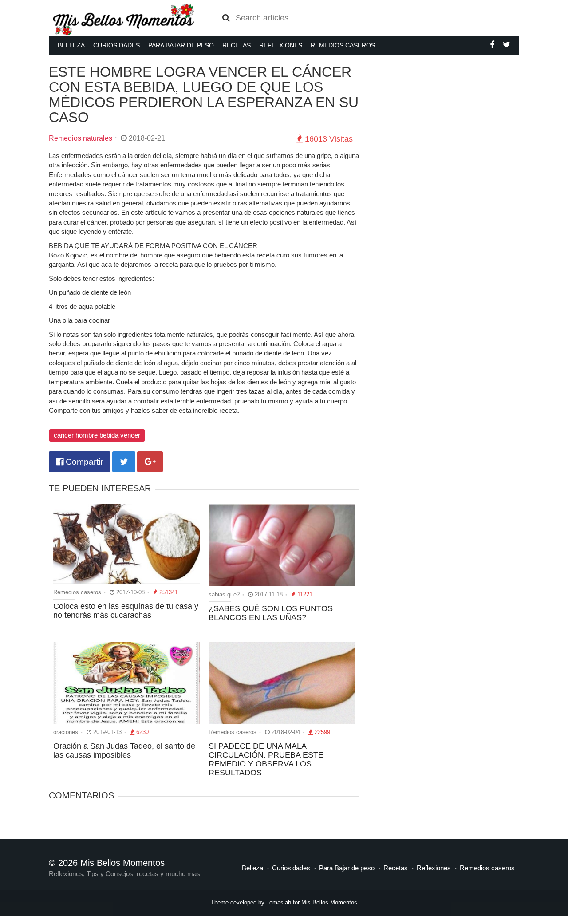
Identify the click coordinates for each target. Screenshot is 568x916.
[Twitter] (506, 45)
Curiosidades (116, 45)
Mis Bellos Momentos (329, 902)
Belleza (71, 45)
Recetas (236, 45)
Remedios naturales (80, 138)
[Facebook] (492, 45)
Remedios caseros (343, 45)
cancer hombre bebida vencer (97, 435)
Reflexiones (280, 45)
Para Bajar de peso (181, 45)
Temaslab (278, 902)
